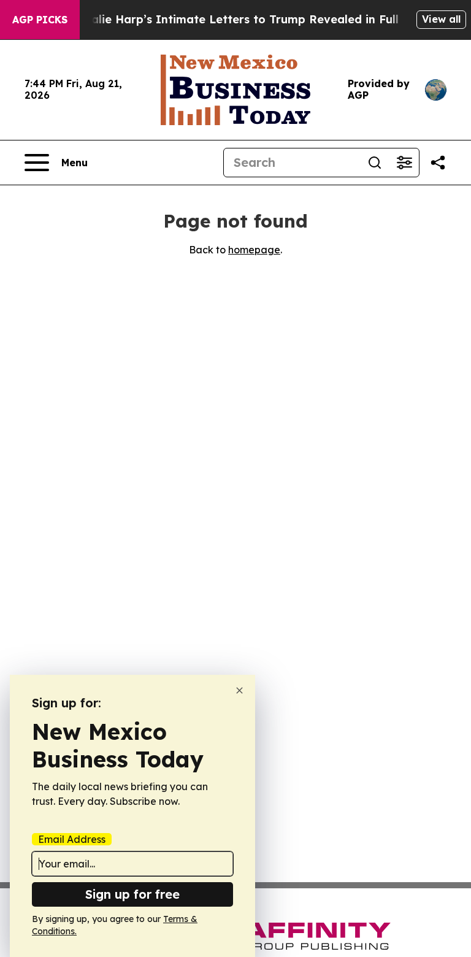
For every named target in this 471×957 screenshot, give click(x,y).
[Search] (374, 162)
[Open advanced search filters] (404, 162)
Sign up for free (132, 894)
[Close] (239, 690)
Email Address (71, 839)
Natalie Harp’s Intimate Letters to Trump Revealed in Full (234, 19)
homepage (254, 250)
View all (441, 19)
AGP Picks (39, 19)
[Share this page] (437, 162)
